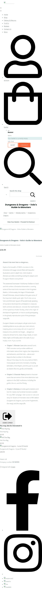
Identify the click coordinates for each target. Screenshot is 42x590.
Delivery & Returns (10, 20)
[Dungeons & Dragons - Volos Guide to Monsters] (3, 235)
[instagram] (23, 574)
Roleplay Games (20, 213)
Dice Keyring (4, 432)
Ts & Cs (6, 23)
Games (11, 213)
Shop (5, 17)
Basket (12, 145)
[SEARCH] (32, 194)
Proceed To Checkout (28, 222)
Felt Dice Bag (4, 440)
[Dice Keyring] (5, 429)
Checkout (24, 145)
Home (6, 15)
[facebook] (23, 530)
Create (13, 467)
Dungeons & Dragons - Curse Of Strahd (13, 449)
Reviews (6, 26)
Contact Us (7, 29)
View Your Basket (13, 222)
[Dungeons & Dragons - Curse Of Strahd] (14, 446)
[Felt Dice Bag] (5, 437)
